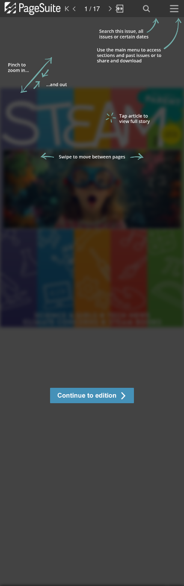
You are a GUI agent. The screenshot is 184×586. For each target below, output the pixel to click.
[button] (92, 396)
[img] (92, 301)
